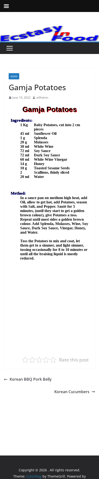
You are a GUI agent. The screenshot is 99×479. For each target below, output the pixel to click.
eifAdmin (42, 97)
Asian (14, 76)
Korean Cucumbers (71, 391)
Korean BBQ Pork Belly (31, 379)
